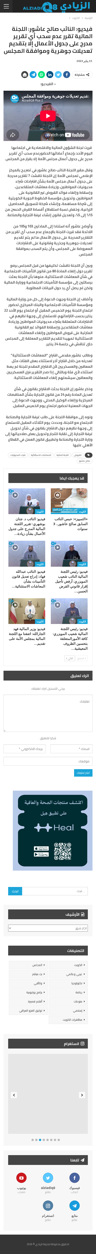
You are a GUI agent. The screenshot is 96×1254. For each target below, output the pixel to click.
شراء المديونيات (18, 455)
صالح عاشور (84, 461)
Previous (14, 1095)
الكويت (82, 511)
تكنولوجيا (77, 983)
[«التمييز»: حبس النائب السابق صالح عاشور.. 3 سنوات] (69, 501)
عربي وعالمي (74, 974)
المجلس (37, 965)
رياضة (78, 992)
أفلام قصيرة (35, 1001)
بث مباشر (37, 974)
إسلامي (77, 1010)
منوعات (78, 1001)
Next (82, 1095)
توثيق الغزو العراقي (30, 1010)
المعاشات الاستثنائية (41, 455)
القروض (78, 455)
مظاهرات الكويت (72, 1019)
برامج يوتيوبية (34, 992)
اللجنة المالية (63, 455)
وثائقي (38, 983)
